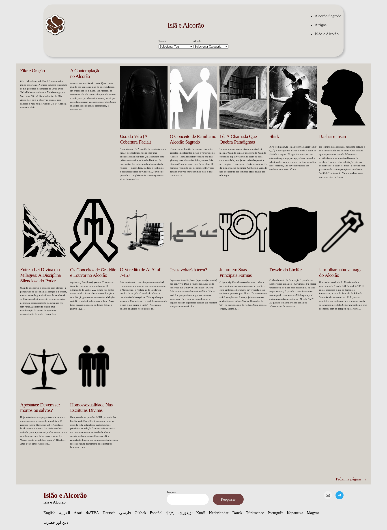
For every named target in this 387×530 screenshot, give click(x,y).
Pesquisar (171, 492)
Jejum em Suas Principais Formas (235, 272)
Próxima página (351, 479)
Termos (162, 41)
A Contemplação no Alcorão (85, 73)
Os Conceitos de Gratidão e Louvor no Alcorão (93, 272)
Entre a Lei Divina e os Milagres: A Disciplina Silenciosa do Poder (40, 275)
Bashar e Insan (332, 136)
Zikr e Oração (32, 70)
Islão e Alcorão (327, 34)
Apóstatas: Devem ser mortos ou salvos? (40, 407)
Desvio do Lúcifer (285, 270)
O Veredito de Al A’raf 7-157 (140, 272)
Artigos (321, 25)
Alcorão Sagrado (328, 16)
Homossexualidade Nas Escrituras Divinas (91, 407)
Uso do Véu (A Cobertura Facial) (135, 139)
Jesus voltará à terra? (188, 270)
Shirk (274, 136)
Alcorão (197, 41)
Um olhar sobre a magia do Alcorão (340, 272)
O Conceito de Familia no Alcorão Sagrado (193, 139)
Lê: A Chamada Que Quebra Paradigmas (238, 139)
